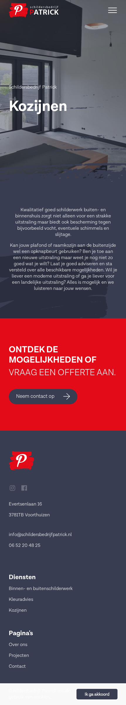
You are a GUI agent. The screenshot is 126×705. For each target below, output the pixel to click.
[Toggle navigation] (112, 10)
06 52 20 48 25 (24, 545)
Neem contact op (35, 396)
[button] (53, 698)
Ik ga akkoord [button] (97, 694)
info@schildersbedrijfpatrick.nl (40, 535)
